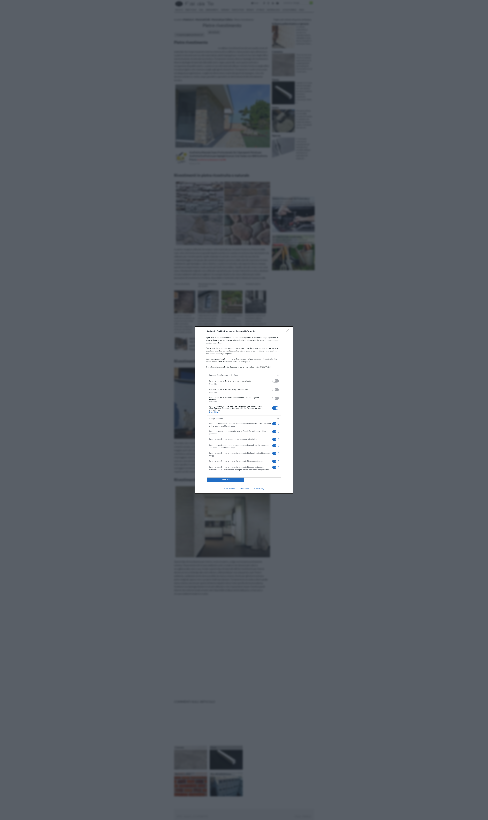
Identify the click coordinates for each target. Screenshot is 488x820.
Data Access (244, 489)
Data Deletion (229, 489)
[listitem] (244, 375)
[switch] (275, 381)
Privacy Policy (258, 489)
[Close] (288, 331)
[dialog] (244, 410)
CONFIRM (225, 480)
